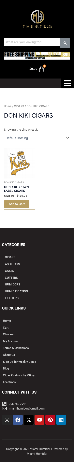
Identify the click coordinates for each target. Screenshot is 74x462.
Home (7, 106)
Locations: (10, 382)
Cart (5, 327)
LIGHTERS (12, 298)
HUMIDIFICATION (16, 291)
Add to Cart (17, 204)
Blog (6, 368)
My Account (11, 341)
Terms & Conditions (16, 348)
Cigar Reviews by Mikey (19, 375)
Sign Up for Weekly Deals (19, 362)
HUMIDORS (12, 284)
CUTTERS (11, 278)
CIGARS (19, 106)
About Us (9, 355)
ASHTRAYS (12, 264)
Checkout (9, 334)
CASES (9, 271)
